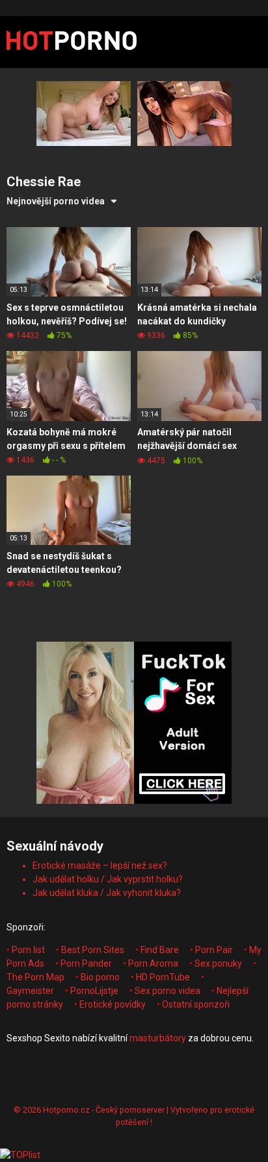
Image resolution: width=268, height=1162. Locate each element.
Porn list (28, 950)
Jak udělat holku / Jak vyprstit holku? (108, 879)
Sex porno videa (167, 991)
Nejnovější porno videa (56, 201)
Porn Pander (86, 963)
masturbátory (157, 1038)
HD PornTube (163, 977)
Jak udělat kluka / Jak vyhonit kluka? (107, 893)
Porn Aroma (153, 963)
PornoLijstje (94, 991)
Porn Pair (214, 950)
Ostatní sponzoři (196, 1004)
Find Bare (160, 950)
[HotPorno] (72, 42)
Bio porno (100, 977)
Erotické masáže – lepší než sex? (100, 865)
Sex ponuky (218, 963)
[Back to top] (243, 1135)
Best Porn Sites (92, 950)
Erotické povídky (112, 1004)
